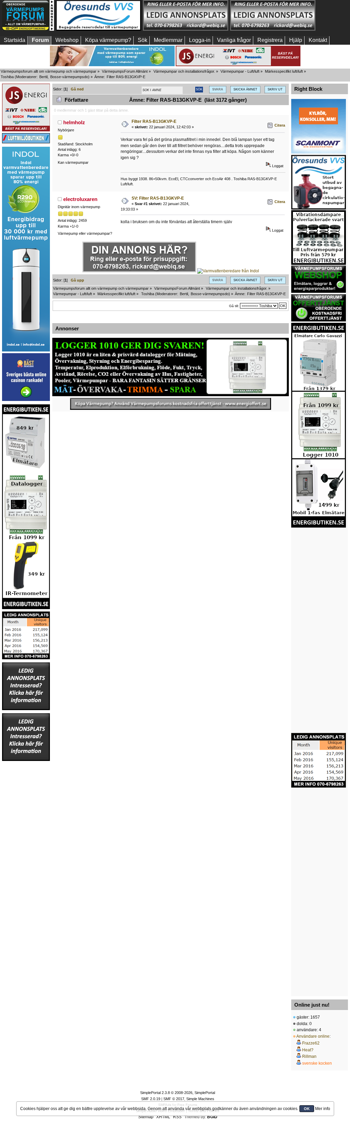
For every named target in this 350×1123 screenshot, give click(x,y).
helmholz (74, 122)
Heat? (307, 1050)
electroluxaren (80, 199)
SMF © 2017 (173, 1099)
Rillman (309, 1056)
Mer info (322, 1108)
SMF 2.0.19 (150, 1099)
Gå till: (234, 306)
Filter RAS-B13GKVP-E (154, 121)
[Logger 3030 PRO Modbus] (170, 367)
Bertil (43, 77)
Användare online (312, 1036)
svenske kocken (317, 1063)
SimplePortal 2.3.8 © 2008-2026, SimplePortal (177, 1093)
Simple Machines (200, 1099)
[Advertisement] (26, 864)
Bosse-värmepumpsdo (69, 77)
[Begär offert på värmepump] (170, 404)
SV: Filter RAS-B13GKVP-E (158, 198)
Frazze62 (311, 1043)
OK (307, 1109)
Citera (279, 125)
